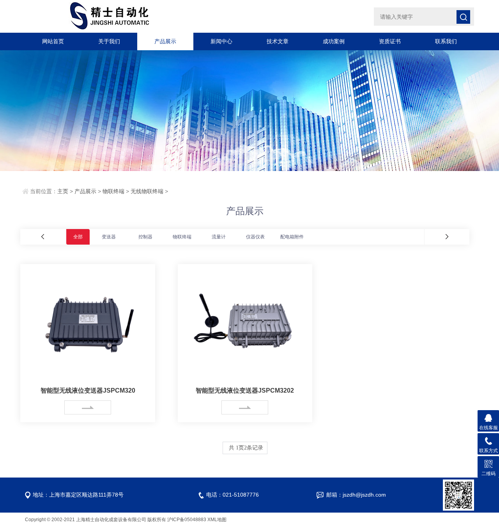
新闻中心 (221, 41)
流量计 (219, 237)
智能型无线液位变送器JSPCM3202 (245, 390)
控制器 (145, 237)
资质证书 (390, 41)
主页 (62, 191)
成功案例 (334, 41)
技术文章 (277, 41)
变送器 (109, 237)
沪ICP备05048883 (186, 519)
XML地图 (216, 519)
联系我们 (446, 41)
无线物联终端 (147, 191)
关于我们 (109, 41)
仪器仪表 (255, 237)
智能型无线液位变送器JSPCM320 (88, 390)
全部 (78, 237)
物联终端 (113, 191)
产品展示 (165, 41)
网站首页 (53, 41)
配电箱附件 (292, 237)
